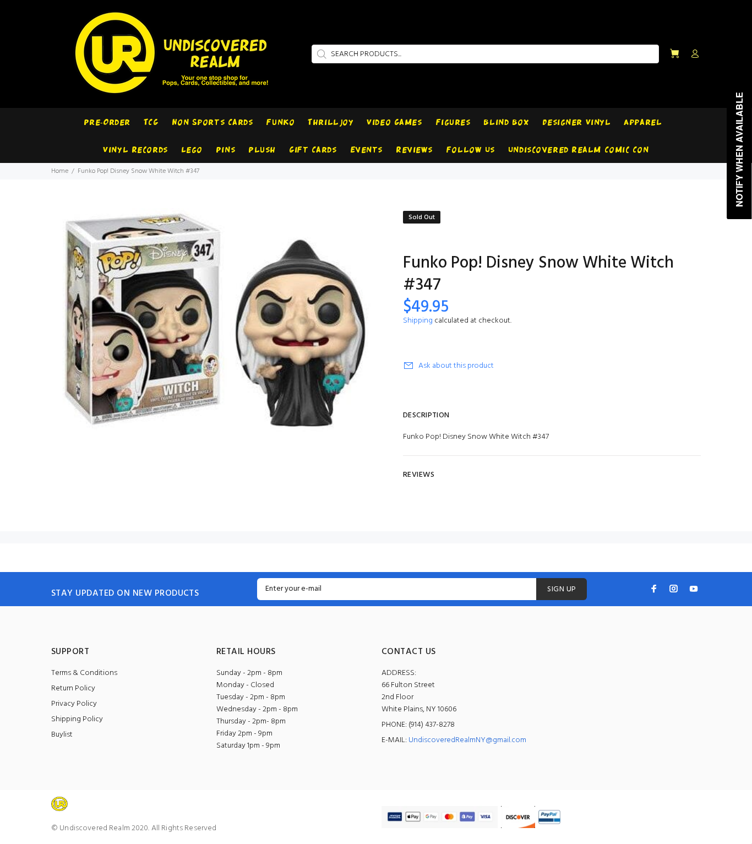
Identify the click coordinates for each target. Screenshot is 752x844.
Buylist (62, 734)
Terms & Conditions (84, 673)
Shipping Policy (77, 719)
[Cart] (674, 54)
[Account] (692, 54)
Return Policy (73, 688)
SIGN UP (561, 589)
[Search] (320, 54)
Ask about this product (456, 366)
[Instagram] (674, 588)
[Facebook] (654, 588)
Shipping (418, 320)
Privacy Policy (74, 704)
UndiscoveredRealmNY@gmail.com (467, 740)
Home (59, 171)
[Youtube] (693, 588)
